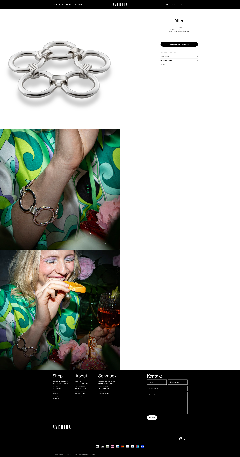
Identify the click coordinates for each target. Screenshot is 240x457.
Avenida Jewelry (61, 454)
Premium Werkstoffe (104, 386)
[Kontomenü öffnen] (181, 4)
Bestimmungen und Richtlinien (87, 454)
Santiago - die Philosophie (106, 383)
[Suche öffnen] (177, 4)
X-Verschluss (102, 391)
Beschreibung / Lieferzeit (168, 52)
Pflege (162, 64)
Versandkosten (165, 56)
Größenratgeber (166, 60)
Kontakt (55, 386)
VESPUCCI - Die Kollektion (60, 381)
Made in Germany (80, 391)
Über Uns (78, 381)
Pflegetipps (102, 396)
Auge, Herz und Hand (81, 383)
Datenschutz (56, 396)
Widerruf (55, 393)
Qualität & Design (80, 386)
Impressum (55, 398)
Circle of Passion (103, 388)
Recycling (78, 396)
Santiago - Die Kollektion (60, 383)
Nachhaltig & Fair (80, 388)
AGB (53, 391)
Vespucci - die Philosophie (106, 381)
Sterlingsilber (80, 393)
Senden (152, 418)
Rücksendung (56, 388)
